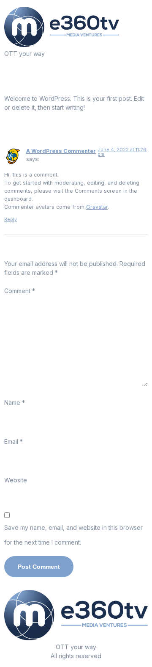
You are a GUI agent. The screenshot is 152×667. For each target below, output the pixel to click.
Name (14, 402)
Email (13, 441)
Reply (10, 219)
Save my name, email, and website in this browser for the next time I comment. (73, 535)
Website (15, 480)
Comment (19, 290)
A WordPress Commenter (61, 151)
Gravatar (97, 207)
